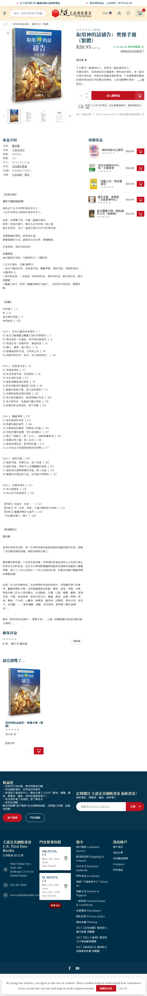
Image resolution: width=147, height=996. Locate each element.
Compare (119, 864)
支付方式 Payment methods (87, 868)
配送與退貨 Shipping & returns (90, 858)
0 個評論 (95, 29)
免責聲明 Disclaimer (88, 910)
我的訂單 (118, 852)
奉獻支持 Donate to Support (87, 893)
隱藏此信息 (106, 988)
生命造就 (17, 174)
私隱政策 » (123, 988)
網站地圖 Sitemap (86, 922)
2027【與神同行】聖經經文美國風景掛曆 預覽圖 (91, 949)
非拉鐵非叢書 (19, 166)
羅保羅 (16, 146)
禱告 (26, 174)
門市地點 (35, 817)
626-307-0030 (18, 885)
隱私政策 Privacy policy (90, 916)
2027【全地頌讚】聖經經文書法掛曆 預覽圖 (91, 929)
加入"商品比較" (84, 114)
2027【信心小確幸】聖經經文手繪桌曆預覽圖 (91, 939)
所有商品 (118, 870)
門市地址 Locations (87, 876)
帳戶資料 (118, 847)
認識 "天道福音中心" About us (92, 883)
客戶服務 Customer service (88, 849)
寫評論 (76, 641)
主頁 (5, 24)
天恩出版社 (18, 150)
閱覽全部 (55, 905)
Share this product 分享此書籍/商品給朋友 (119, 114)
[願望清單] (128, 13)
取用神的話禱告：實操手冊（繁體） (31, 24)
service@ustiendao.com (25, 895)
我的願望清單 (120, 858)
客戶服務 (12, 817)
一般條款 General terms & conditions (90, 903)
